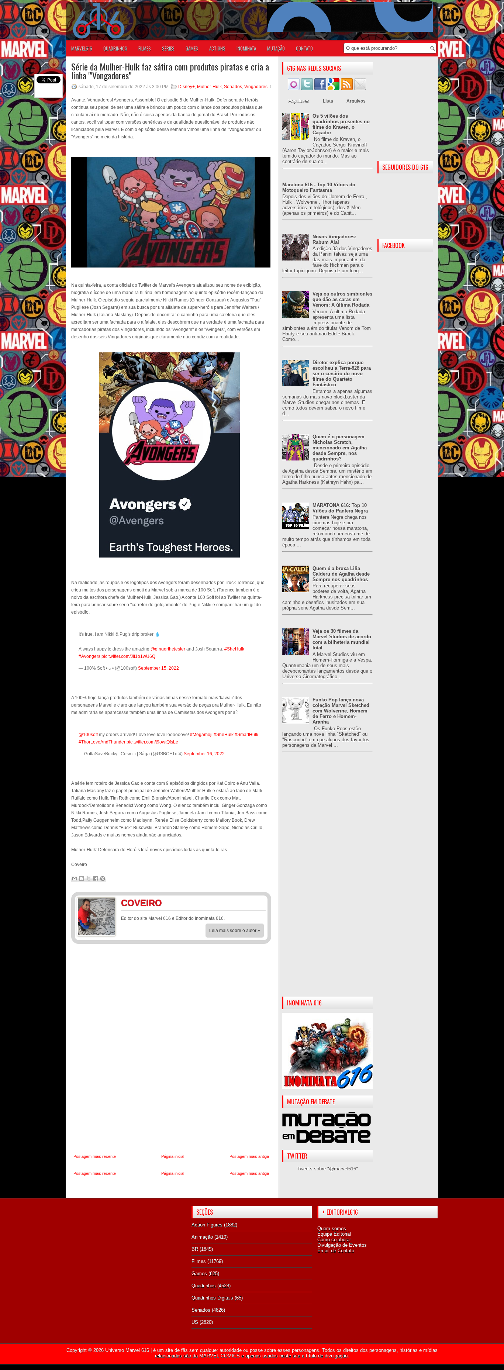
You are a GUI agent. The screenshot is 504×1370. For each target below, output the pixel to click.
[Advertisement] (327, 880)
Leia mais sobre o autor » (234, 930)
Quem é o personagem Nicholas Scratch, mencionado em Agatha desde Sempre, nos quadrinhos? (340, 448)
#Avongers (89, 656)
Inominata (246, 48)
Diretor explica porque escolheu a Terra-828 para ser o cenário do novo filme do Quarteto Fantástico (342, 373)
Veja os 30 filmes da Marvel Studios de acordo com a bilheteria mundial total (342, 639)
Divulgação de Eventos (342, 1245)
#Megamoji (201, 734)
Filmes (198, 1261)
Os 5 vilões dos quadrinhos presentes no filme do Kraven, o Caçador (341, 124)
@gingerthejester (168, 649)
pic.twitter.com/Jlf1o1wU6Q (128, 656)
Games (199, 1273)
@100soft (88, 734)
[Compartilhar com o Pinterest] (102, 878)
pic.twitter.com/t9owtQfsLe (152, 742)
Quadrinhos (203, 1285)
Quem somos (331, 1228)
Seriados (233, 86)
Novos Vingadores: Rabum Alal (334, 239)
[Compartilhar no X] (88, 878)
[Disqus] (171, 1049)
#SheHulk (234, 649)
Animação (202, 1237)
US (194, 1322)
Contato (304, 48)
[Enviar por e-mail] (74, 878)
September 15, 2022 (158, 668)
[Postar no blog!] (81, 878)
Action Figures (206, 1225)
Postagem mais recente (94, 1156)
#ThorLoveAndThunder (102, 742)
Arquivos (356, 101)
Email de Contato (335, 1250)
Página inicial (172, 1156)
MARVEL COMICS (219, 1356)
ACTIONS (217, 48)
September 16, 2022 (204, 753)
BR (194, 1249)
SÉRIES (168, 48)
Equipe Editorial (334, 1234)
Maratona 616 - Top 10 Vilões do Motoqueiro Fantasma (318, 187)
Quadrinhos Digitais (212, 1298)
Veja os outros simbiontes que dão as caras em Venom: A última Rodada (342, 299)
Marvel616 (81, 48)
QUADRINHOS (115, 48)
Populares (299, 101)
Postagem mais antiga (249, 1156)
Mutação (276, 48)
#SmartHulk (246, 734)
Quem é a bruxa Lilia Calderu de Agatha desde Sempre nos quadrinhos (341, 574)
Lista (328, 101)
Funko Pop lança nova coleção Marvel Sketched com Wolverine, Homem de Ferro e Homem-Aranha (341, 711)
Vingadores (255, 86)
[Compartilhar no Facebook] (95, 878)
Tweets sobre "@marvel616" (327, 1168)
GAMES (192, 48)
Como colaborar (334, 1239)
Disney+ (186, 86)
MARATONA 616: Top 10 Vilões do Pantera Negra (340, 508)
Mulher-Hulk (209, 86)
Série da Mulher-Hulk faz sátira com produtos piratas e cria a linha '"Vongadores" (170, 71)
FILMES (144, 48)
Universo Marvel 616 (127, 1350)
